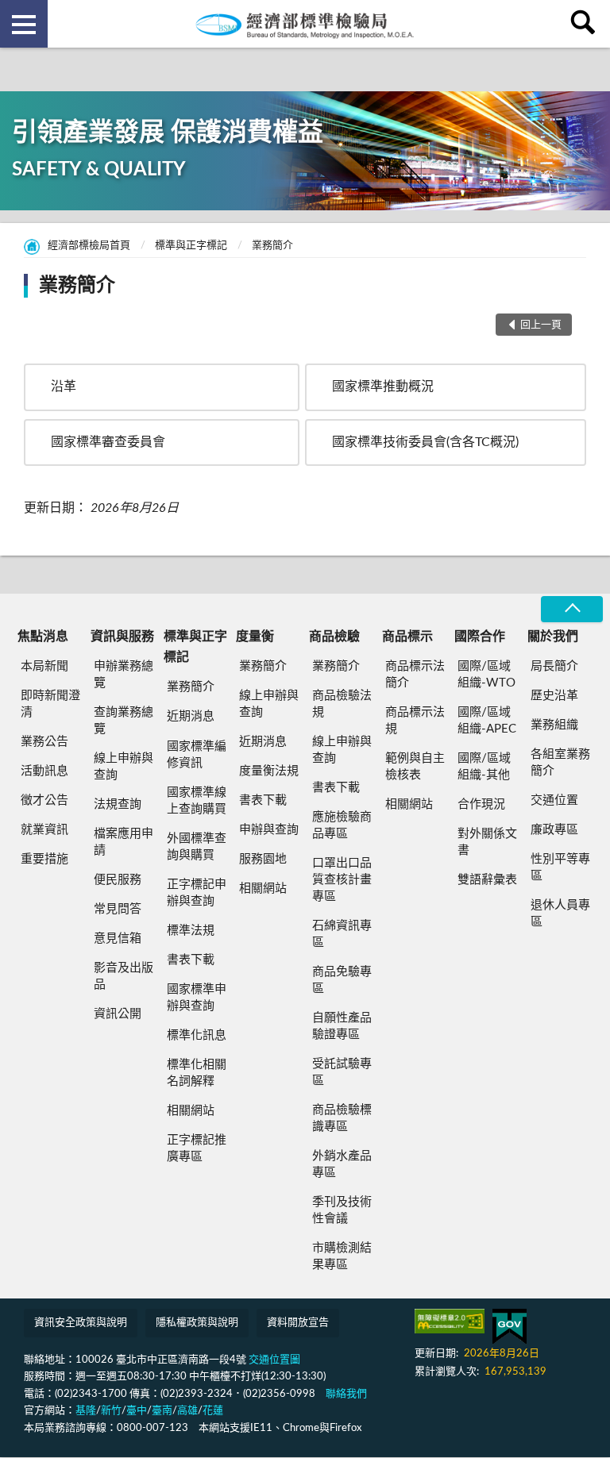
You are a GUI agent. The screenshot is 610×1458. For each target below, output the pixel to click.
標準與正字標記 (191, 245)
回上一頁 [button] (541, 325)
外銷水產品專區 (342, 1164)
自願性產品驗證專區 (342, 1026)
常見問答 (117, 909)
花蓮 (213, 1411)
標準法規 (190, 931)
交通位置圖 (274, 1360)
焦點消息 (42, 636)
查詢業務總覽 (123, 720)
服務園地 (263, 859)
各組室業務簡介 (560, 762)
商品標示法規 (415, 720)
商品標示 (407, 636)
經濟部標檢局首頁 (89, 245)
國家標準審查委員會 (108, 442)
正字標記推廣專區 (196, 1148)
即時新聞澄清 (50, 704)
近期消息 (190, 716)
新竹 (111, 1411)
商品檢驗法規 (342, 704)
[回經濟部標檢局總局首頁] (305, 24)
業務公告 (44, 742)
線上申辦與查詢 (123, 766)
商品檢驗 (334, 636)
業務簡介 (272, 245)
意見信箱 (117, 938)
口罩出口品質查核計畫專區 (342, 879)
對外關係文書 (487, 842)
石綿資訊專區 (342, 934)
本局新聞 (44, 666)
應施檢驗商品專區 (342, 825)
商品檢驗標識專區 (342, 1118)
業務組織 (554, 725)
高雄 (187, 1411)
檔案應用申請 (123, 842)
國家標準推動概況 (383, 386)
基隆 (85, 1411)
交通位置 (554, 800)
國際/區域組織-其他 (484, 766)
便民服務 (117, 880)
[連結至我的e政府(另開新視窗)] (509, 1327)
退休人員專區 (560, 913)
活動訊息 (44, 771)
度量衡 (255, 636)
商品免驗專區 (342, 980)
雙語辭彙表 (487, 880)
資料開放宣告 (298, 1323)
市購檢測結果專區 (342, 1256)
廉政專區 (554, 830)
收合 (572, 609)
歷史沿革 (554, 696)
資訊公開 (117, 1014)
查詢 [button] (586, 24)
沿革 (63, 386)
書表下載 (190, 960)
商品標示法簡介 (415, 674)
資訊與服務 (122, 636)
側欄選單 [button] (24, 24)
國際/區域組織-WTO (486, 674)
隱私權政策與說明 (197, 1323)
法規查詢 (117, 804)
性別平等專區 (560, 867)
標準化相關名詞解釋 (196, 1073)
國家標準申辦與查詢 (196, 997)
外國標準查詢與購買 (196, 847)
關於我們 (552, 636)
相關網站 (190, 1111)
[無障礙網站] (450, 1321)
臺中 (136, 1411)
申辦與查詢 (269, 830)
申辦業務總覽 (123, 674)
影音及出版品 (123, 976)
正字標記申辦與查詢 (196, 893)
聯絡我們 (346, 1394)
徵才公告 (44, 800)
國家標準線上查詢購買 (196, 801)
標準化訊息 (196, 1035)
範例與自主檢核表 (415, 766)
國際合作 (479, 636)
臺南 (162, 1411)
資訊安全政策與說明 (80, 1323)
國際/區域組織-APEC (487, 720)
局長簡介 (554, 666)
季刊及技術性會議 (342, 1210)
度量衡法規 (269, 771)
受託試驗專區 (342, 1072)
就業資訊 (44, 830)
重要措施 (44, 859)
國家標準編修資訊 (196, 755)
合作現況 (481, 804)
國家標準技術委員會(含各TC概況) (425, 442)
